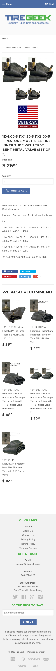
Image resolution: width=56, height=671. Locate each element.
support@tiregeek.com (28, 564)
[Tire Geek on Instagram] (40, 597)
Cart (51, 3)
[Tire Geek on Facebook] (23, 597)
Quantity (6, 175)
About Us (28, 530)
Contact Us (28, 535)
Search (28, 526)
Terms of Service (28, 548)
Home (5, 38)
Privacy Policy (28, 539)
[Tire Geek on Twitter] (15, 597)
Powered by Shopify (36, 651)
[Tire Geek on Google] (32, 597)
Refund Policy (28, 543)
